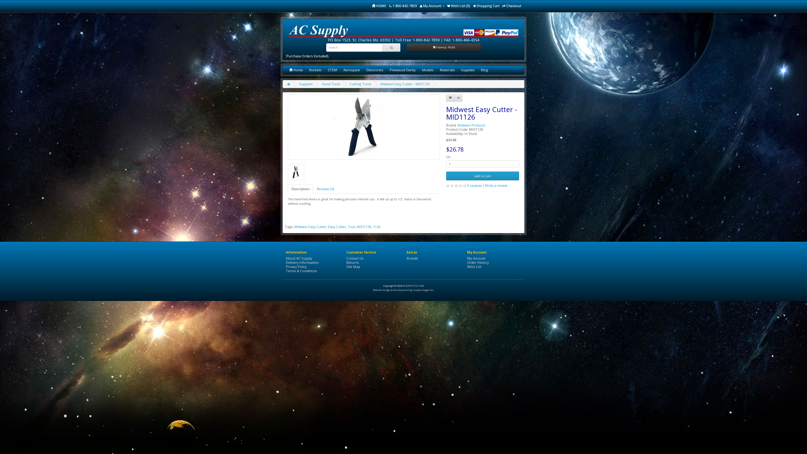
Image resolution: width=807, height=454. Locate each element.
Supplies (468, 70)
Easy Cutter (337, 226)
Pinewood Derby (403, 70)
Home (298, 70)
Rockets (315, 70)
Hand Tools (331, 84)
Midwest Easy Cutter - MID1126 (405, 84)
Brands (412, 258)
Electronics (374, 70)
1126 (376, 226)
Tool (351, 226)
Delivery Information (302, 262)
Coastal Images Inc (423, 290)
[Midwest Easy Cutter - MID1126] (364, 127)
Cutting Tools (360, 84)
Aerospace (351, 70)
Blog (484, 70)
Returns (352, 262)
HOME (380, 6)
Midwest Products (471, 125)
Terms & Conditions (301, 271)
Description (300, 189)
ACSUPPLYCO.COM (413, 285)
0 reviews (474, 185)
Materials (447, 70)
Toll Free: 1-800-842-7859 (417, 39)
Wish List (474, 266)
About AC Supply (299, 258)
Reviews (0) (325, 189)
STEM (332, 70)
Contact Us (355, 258)
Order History (478, 262)
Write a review (496, 185)
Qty (448, 157)
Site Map (353, 266)
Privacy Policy (296, 266)
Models (428, 70)
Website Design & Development (391, 290)
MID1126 (364, 226)
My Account (476, 258)
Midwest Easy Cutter (310, 226)
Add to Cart (482, 176)
